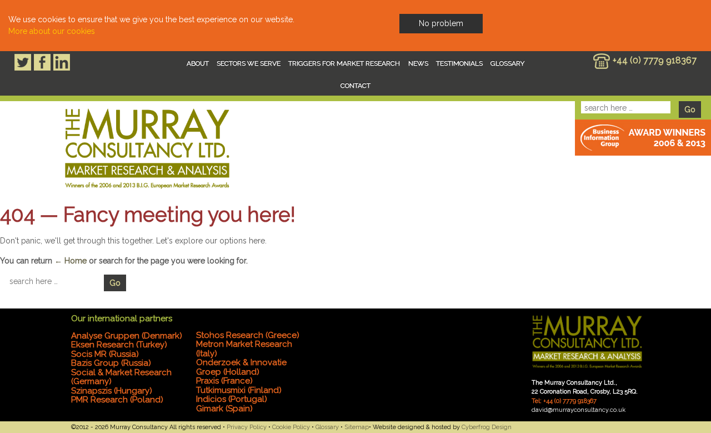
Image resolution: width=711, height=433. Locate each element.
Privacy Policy (247, 427)
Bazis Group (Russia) (111, 363)
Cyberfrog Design (487, 427)
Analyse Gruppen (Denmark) (126, 336)
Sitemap (356, 427)
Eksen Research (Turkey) (119, 345)
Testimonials (459, 63)
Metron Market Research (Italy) (244, 349)
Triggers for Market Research (344, 63)
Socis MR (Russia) (105, 354)
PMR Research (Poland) (117, 400)
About (198, 63)
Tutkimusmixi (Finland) (239, 390)
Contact (355, 85)
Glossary (507, 63)
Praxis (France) (224, 381)
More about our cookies (51, 31)
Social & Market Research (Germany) (121, 377)
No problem (441, 23)
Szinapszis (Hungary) (111, 391)
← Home (70, 260)
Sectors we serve (249, 63)
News (418, 63)
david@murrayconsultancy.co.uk (578, 410)
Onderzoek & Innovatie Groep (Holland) (241, 367)
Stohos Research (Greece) (247, 335)
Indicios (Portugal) (231, 399)
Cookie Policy (291, 427)
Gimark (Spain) (224, 409)
